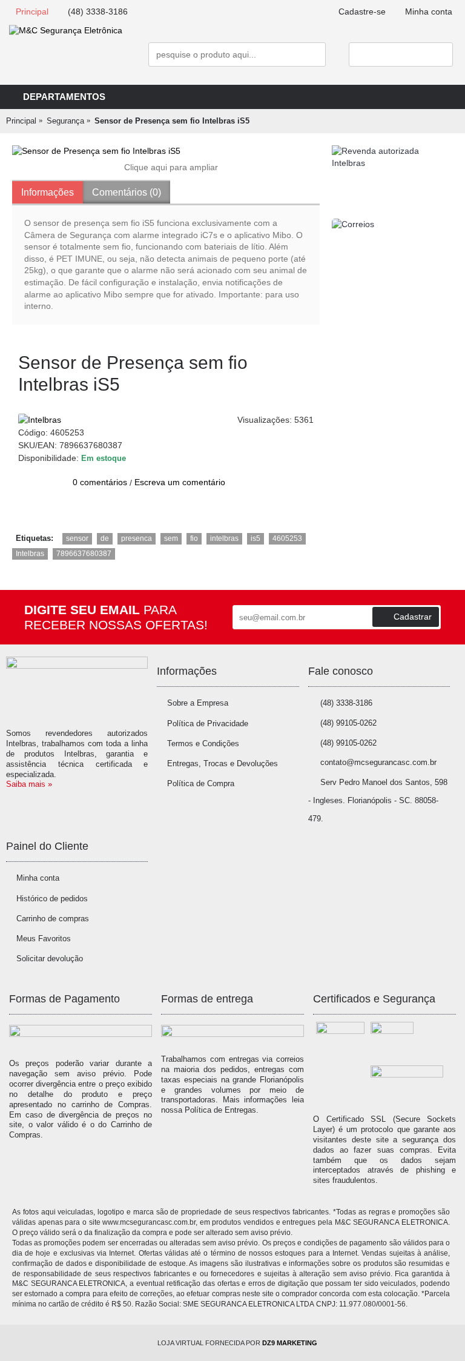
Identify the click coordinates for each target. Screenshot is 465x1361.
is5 (255, 538)
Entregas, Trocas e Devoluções (222, 763)
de (105, 538)
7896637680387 (83, 553)
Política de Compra (200, 783)
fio (194, 538)
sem (171, 538)
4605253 (287, 538)
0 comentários (100, 482)
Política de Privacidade (207, 723)
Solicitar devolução (49, 958)
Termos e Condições (203, 743)
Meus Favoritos (43, 938)
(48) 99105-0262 (348, 722)
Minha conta (37, 877)
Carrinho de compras (52, 918)
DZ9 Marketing (289, 1342)
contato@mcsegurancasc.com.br (378, 762)
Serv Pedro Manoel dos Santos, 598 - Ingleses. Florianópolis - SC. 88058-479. (377, 801)
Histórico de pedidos (52, 898)
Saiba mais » (29, 784)
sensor (77, 538)
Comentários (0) (126, 192)
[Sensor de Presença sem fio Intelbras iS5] (166, 151)
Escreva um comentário (179, 482)
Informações (47, 192)
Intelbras (30, 553)
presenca (136, 538)
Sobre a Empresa (197, 702)
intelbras (224, 538)
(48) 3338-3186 (346, 702)
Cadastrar (413, 616)
